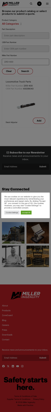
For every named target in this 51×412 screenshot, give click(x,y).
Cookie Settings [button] (12, 212)
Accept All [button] (26, 212)
